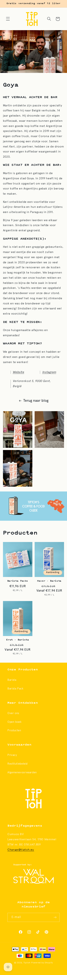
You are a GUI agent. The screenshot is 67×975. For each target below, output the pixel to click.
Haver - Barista (49, 581)
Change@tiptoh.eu (20, 849)
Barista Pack (15, 688)
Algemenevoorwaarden (22, 772)
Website (18, 372)
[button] (8, 19)
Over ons (13, 713)
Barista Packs (17, 581)
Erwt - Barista (17, 640)
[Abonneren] (55, 917)
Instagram (49, 372)
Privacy (12, 755)
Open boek (14, 722)
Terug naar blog (35, 400)
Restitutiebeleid (17, 763)
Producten (14, 730)
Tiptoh (27, 963)
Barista (11, 680)
